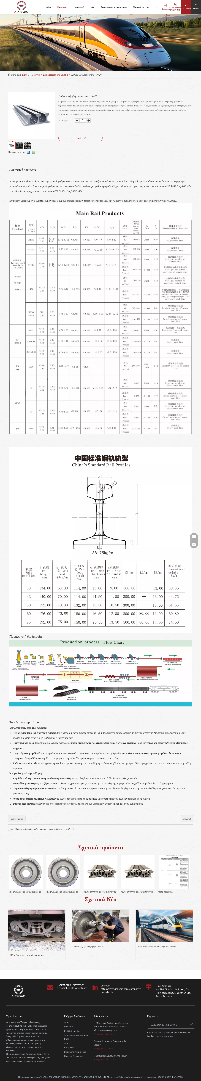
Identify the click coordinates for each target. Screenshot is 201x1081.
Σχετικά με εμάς (141, 6)
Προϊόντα (62, 6)
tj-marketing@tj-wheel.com (72, 988)
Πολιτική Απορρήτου (73, 1056)
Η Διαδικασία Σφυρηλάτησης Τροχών (110, 1055)
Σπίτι (48, 6)
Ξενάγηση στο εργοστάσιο (114, 6)
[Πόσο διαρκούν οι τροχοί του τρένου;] (36, 930)
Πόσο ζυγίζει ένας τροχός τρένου (89, 946)
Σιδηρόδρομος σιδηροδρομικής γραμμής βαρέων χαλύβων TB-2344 (41, 829)
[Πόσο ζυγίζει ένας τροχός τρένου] (100, 926)
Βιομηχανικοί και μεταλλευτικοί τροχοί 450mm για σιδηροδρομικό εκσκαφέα (26, 891)
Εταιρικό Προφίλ (71, 1030)
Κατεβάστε (69, 1047)
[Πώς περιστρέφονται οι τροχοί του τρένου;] (164, 926)
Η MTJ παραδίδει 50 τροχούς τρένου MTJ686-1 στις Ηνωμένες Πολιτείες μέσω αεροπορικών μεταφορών (111, 1027)
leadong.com (164, 1077)
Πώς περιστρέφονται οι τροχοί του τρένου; (157, 946)
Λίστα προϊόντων (128, 891)
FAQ (66, 1039)
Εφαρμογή (78, 6)
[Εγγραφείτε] (191, 1024)
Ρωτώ (78, 138)
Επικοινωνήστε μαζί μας (75, 1051)
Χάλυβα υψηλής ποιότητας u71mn (62, 891)
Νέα (92, 6)
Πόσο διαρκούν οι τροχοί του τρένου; (27, 955)
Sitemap (178, 1077)
